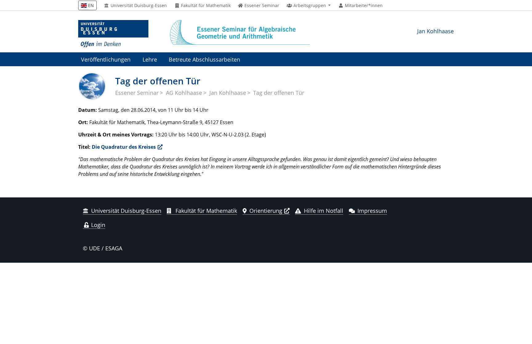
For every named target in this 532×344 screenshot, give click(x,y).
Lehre (150, 59)
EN (90, 5)
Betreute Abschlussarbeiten (204, 59)
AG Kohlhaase (184, 92)
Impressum (372, 210)
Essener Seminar (137, 92)
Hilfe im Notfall (323, 210)
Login (97, 225)
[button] (309, 5)
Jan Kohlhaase (435, 31)
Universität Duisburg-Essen (138, 5)
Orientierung (265, 210)
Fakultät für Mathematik (205, 5)
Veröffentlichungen (106, 59)
